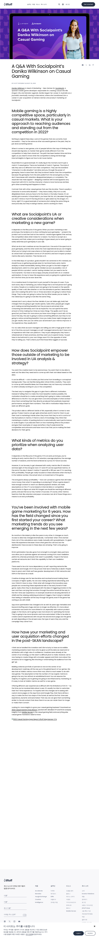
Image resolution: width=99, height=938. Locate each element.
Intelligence (39, 902)
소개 (83, 891)
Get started (88, 4)
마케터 (53, 891)
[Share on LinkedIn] (89, 65)
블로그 (68, 894)
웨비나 (68, 908)
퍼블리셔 (53, 899)
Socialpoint (59, 88)
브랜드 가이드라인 (87, 905)
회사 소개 (44, 4)
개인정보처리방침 (87, 914)
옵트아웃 (84, 920)
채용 (83, 897)
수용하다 (78, 933)
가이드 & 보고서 (71, 902)
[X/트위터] (9, 921)
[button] (95, 926)
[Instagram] (14, 921)
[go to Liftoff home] (8, 4)
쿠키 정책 (29, 934)
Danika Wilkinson (18, 88)
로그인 (68, 4)
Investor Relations (88, 894)
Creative (38, 899)
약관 (83, 917)
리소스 (38, 4)
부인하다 (90, 933)
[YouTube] (19, 921)
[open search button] (59, 4)
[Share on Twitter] (86, 65)
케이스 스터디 (70, 897)
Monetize (38, 894)
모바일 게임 (54, 902)
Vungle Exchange (41, 897)
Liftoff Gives (86, 908)
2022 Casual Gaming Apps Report (24, 710)
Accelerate (39, 891)
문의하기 (84, 899)
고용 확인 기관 (86, 911)
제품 (33, 4)
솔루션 (29, 4)
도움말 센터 (69, 891)
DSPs (52, 897)
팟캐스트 (69, 905)
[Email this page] (82, 65)
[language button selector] (63, 4)
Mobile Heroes (27, 712)
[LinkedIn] (5, 921)
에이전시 (53, 894)
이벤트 (68, 899)
